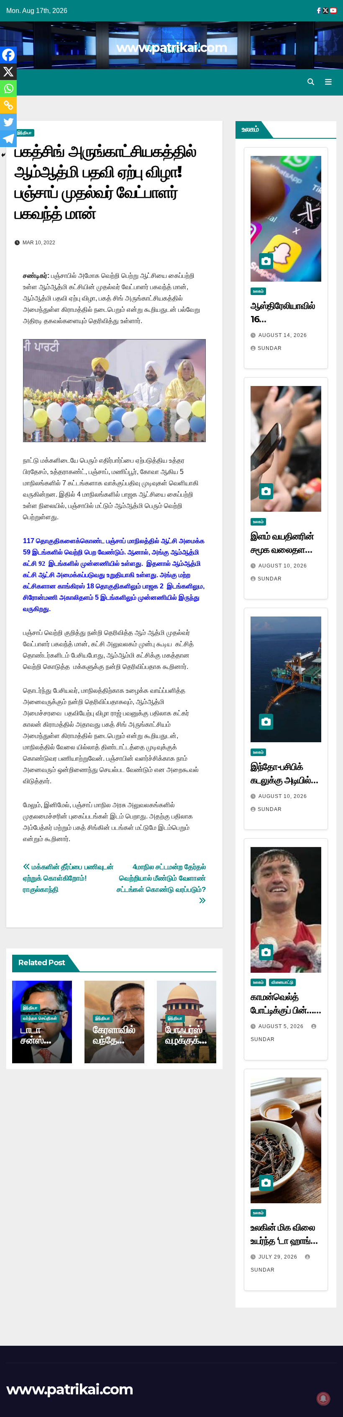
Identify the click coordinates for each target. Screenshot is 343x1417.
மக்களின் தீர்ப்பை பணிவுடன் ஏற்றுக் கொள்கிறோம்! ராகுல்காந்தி (68, 878)
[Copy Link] (8, 105)
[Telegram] (8, 138)
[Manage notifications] (323, 1398)
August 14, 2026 (283, 335)
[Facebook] (8, 55)
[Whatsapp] (8, 88)
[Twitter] (8, 122)
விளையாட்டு (282, 982)
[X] (8, 71)
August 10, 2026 (283, 566)
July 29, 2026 (279, 1257)
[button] (310, 81)
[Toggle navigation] (328, 82)
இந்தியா (24, 132)
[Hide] (3, 155)
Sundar (270, 348)
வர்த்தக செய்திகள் (40, 1018)
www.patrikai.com (171, 47)
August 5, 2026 (282, 1026)
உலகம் (258, 291)
